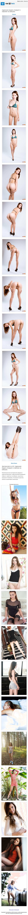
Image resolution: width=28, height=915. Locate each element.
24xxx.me (26, 1)
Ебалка (14, 14)
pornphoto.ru (8, 912)
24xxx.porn (11, 909)
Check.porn (16, 909)
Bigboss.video (20, 1)
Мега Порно (14, 463)
